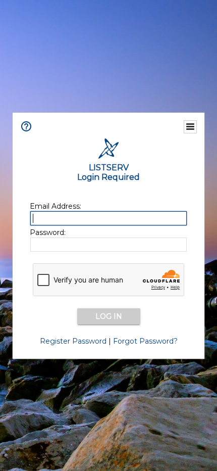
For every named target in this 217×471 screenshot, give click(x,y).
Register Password (73, 341)
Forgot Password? (145, 341)
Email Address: (55, 206)
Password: (48, 232)
